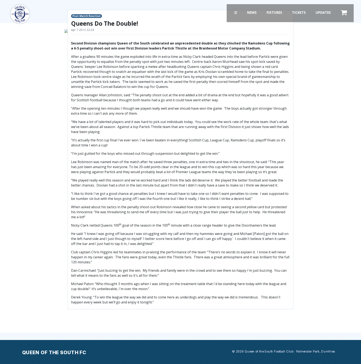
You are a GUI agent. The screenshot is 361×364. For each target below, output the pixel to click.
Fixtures (274, 12)
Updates (323, 12)
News (252, 12)
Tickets (299, 12)
